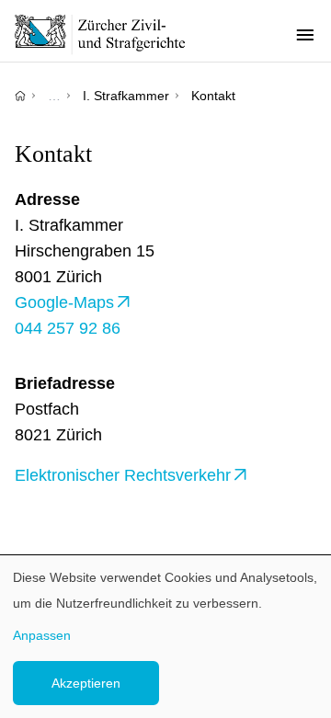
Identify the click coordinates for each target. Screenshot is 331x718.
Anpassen (42, 635)
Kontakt (213, 95)
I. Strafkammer (126, 95)
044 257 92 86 (67, 328)
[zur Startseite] (110, 34)
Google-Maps (64, 302)
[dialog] (165, 636)
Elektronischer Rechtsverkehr (123, 475)
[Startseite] (20, 95)
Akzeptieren (85, 683)
